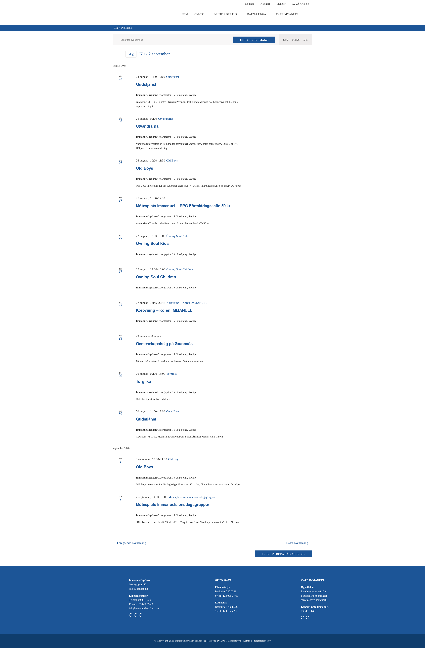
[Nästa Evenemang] (121, 54)
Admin (246, 641)
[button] (309, 14)
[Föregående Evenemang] (115, 54)
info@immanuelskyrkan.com (144, 608)
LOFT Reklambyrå (230, 641)
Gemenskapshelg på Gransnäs (164, 343)
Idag (131, 54)
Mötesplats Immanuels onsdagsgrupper (172, 504)
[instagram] (135, 615)
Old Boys (144, 168)
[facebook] (130, 615)
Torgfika (143, 381)
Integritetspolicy (262, 641)
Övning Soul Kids (152, 243)
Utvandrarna (147, 126)
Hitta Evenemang (254, 40)
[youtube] (140, 615)
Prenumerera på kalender (283, 554)
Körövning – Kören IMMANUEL (164, 310)
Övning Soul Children (156, 276)
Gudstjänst (146, 84)
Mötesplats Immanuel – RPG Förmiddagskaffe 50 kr (183, 205)
